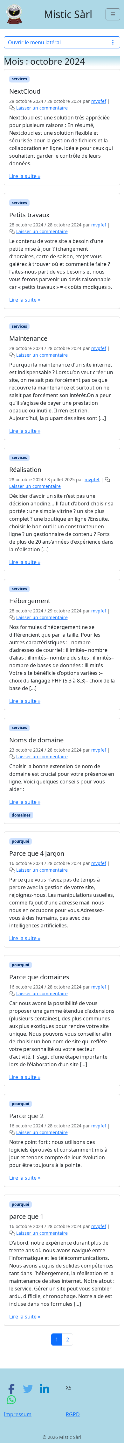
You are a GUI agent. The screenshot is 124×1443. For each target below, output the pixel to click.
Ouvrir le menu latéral (34, 42)
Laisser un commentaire (42, 108)
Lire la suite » (24, 176)
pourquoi (20, 841)
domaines (21, 815)
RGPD (73, 1414)
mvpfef (98, 101)
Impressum (17, 1414)
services (19, 79)
